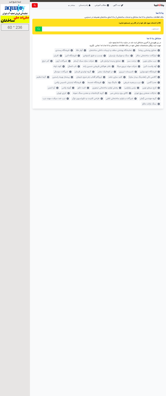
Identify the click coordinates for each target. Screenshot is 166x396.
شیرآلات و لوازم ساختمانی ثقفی (119, 98)
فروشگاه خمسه (94, 82)
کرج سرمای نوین (149, 88)
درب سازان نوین (149, 61)
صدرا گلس (151, 82)
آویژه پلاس (66, 88)
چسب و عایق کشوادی (92, 55)
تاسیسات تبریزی (126, 71)
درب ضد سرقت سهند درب (54, 98)
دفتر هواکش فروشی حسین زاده (97, 66)
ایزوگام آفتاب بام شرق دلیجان (89, 77)
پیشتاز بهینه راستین (61, 77)
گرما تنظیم (41, 77)
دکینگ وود (112, 82)
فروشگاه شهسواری (148, 71)
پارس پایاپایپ (130, 88)
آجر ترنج (45, 61)
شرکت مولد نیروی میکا (127, 66)
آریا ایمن (51, 88)
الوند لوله (57, 66)
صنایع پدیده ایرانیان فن (110, 61)
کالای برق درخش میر (119, 93)
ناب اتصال (72, 66)
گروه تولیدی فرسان (83, 71)
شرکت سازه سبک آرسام (84, 61)
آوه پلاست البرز (149, 66)
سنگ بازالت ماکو (149, 104)
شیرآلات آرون (61, 61)
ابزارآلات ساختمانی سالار (146, 55)
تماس (97, 45)
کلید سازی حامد (115, 77)
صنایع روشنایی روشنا (147, 50)
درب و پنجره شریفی (132, 82)
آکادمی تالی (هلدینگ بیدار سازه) (142, 77)
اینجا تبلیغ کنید (15, 2)
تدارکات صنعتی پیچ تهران (145, 93)
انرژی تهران (61, 93)
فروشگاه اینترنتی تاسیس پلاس (68, 82)
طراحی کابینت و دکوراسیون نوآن (85, 98)
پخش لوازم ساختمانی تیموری (105, 88)
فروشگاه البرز (70, 55)
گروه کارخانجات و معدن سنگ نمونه (88, 93)
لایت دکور (81, 88)
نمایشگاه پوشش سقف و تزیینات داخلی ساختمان (110, 50)
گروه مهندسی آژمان (148, 98)
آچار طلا (79, 50)
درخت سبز (131, 61)
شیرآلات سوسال (61, 71)
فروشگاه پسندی (62, 50)
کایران (56, 55)
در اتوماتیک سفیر (105, 71)
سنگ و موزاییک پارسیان (119, 55)
